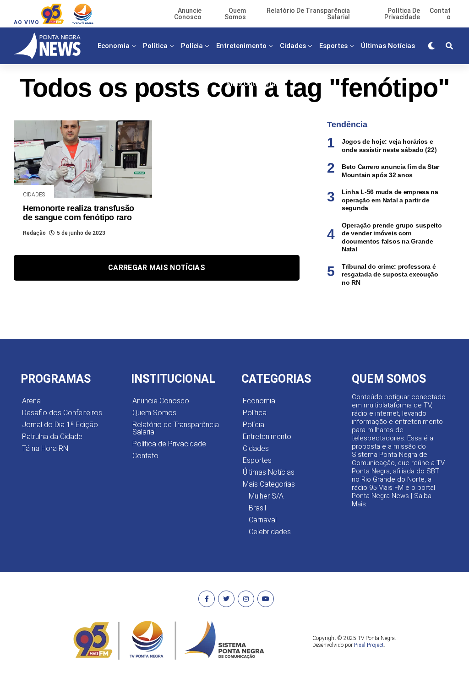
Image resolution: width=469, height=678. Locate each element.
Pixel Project (369, 645)
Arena (31, 400)
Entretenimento (241, 46)
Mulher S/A (266, 496)
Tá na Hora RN (45, 448)
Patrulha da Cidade (52, 436)
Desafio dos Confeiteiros (62, 412)
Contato (145, 455)
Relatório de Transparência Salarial (175, 428)
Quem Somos (154, 412)
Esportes (333, 46)
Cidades (293, 46)
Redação (34, 233)
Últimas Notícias (388, 46)
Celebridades (270, 531)
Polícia (192, 46)
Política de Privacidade (169, 443)
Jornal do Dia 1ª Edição (60, 424)
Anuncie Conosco (160, 400)
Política (155, 46)
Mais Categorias (252, 84)
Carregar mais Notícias (156, 267)
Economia (114, 46)
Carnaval (263, 519)
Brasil (257, 508)
